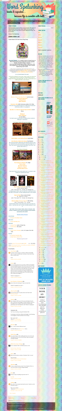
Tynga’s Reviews (27, 69)
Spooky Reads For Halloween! (45, 160)
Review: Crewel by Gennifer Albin (46, 211)
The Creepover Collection (20, 162)
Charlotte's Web (14, 104)
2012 (41, 154)
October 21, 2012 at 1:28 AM (16, 295)
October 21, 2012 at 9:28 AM (16, 320)
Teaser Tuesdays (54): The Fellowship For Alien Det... (45, 165)
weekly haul (14, 246)
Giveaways (36, 21)
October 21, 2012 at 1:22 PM (16, 349)
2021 (41, 139)
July (41, 250)
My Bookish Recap (14, 293)
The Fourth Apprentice (22, 98)
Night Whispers (22, 101)
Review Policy (47, 70)
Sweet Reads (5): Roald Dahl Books (46, 236)
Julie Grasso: (14, 226)
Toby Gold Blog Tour (15, 221)
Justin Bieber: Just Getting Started (19, 138)
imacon (34, 408)
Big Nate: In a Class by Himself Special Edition (20, 109)
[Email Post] (29, 243)
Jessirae (12, 263)
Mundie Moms (13, 334)
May (42, 254)
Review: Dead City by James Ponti (46, 196)
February (42, 259)
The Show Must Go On (22, 168)
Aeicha (51, 121)
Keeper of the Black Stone (16, 217)
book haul (13, 245)
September (43, 247)
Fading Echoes (22, 100)
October (42, 159)
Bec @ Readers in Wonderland (16, 281)
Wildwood (22, 114)
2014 (41, 151)
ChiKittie (12, 382)
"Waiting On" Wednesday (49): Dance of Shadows (45, 201)
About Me (14, 21)
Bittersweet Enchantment (19, 389)
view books (52, 128)
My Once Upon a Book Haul (16, 348)
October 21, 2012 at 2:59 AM (16, 306)
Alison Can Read (14, 290)
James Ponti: (14, 225)
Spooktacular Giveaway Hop (45, 182)
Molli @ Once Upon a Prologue (16, 343)
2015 (41, 149)
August (42, 249)
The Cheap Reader (17, 319)
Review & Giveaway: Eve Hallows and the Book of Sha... (46, 224)
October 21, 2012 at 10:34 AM (16, 330)
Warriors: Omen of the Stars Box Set (19, 97)
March (42, 257)
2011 (41, 263)
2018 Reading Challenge (50, 120)
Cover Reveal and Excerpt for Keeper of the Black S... (45, 209)
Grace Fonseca (13, 251)
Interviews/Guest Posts (29, 21)
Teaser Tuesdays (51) (44, 232)
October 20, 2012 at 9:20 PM (16, 259)
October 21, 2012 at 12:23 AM (16, 287)
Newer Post (11, 398)
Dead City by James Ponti (16, 236)
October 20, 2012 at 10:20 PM (16, 277)
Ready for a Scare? (22, 167)
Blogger (42, 408)
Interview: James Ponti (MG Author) (46, 195)
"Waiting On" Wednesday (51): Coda (46, 162)
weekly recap (18, 246)
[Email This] (31, 243)
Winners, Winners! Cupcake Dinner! (46, 172)
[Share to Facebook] (33, 243)
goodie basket (17, 245)
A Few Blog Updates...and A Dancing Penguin (45, 239)
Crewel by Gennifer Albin (16, 235)
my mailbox (28, 245)
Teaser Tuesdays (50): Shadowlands (46, 243)
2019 (41, 142)
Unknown (12, 299)
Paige (12, 372)
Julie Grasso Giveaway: (16, 230)
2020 (41, 140)
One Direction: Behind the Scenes (19, 141)
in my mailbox (23, 245)
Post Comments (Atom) (17, 400)
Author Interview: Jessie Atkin (45, 245)
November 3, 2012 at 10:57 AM (16, 390)
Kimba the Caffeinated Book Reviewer (24, 72)
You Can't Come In (22, 165)
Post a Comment (13, 393)
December (43, 155)
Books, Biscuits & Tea (22, 71)
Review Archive (20, 21)
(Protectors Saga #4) (19, 201)
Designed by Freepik (18, 405)
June (42, 252)
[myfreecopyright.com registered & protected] (16, 403)
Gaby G (12, 353)
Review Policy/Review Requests (14, 23)
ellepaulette (13, 364)
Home (10, 21)
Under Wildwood (22, 115)
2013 (41, 152)
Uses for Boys (17, 195)
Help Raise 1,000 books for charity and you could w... (46, 230)
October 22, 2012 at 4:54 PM (16, 378)
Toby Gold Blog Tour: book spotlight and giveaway (45, 203)
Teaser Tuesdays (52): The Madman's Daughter (45, 206)
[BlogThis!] (31, 243)
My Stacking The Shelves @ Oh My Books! (18, 358)
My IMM (12, 376)
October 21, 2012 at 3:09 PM (16, 360)
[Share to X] (32, 243)
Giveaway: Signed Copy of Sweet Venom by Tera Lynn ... (46, 234)
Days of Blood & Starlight (20, 186)
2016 (41, 147)
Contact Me (42, 21)
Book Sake (13, 324)
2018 (41, 144)
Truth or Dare (22, 164)
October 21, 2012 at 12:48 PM (16, 340)
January (42, 261)
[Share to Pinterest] (34, 243)
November (43, 157)
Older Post (33, 398)
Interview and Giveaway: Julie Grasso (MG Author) (45, 193)
